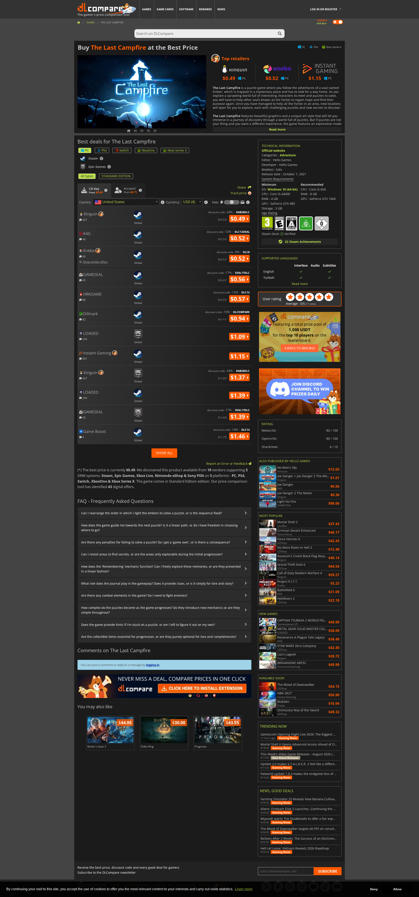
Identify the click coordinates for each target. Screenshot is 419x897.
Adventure (288, 155)
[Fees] (231, 202)
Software (186, 9)
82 (84, 319)
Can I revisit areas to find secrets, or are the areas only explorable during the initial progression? (152, 554)
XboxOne (148, 150)
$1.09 (238, 336)
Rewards (205, 9)
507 (84, 358)
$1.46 (238, 436)
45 (84, 280)
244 (84, 338)
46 (84, 239)
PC (87, 150)
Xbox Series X (177, 150)
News (221, 9)
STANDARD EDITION (116, 176)
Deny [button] (374, 889)
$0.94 (238, 318)
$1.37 (238, 377)
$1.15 (238, 356)
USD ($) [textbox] (189, 201)
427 (84, 219)
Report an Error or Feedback (227, 463)
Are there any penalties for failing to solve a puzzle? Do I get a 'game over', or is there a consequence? (155, 542)
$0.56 (238, 279)
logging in (153, 665)
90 (84, 256)
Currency (172, 202)
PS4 (104, 150)
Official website (273, 150)
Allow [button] (397, 889)
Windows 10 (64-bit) (283, 189)
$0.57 (238, 299)
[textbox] (110, 202)
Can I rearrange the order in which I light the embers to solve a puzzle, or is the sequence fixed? (151, 513)
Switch (124, 150)
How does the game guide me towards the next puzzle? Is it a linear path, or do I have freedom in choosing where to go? (159, 527)
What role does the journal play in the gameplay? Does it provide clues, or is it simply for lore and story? (157, 583)
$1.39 (238, 395)
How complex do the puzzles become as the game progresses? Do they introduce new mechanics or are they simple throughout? (160, 610)
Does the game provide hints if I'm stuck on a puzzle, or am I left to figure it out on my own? (148, 625)
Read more (277, 129)
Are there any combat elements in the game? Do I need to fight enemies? (134, 595)
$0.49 (238, 218)
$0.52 (238, 238)
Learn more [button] (243, 889)
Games (146, 9)
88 (84, 299)
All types (87, 176)
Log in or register (323, 9)
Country (85, 202)
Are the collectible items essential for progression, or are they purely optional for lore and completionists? (158, 637)
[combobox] (126, 202)
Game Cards (165, 9)
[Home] (78, 22)
